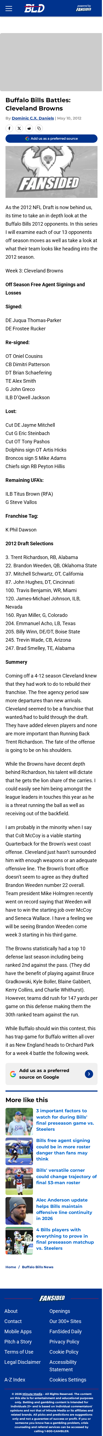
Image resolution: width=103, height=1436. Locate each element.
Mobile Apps (18, 1331)
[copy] (39, 128)
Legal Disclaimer (22, 1362)
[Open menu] (8, 8)
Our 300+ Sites (65, 1321)
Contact (13, 1321)
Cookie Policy (64, 1352)
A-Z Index (14, 1380)
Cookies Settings (67, 1380)
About (11, 1311)
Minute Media (32, 1394)
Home (10, 1267)
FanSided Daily (65, 1331)
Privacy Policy (64, 1342)
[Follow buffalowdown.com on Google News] (89, 1074)
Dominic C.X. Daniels (33, 118)
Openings (59, 1311)
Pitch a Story (18, 1342)
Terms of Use (19, 1352)
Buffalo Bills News (37, 1267)
